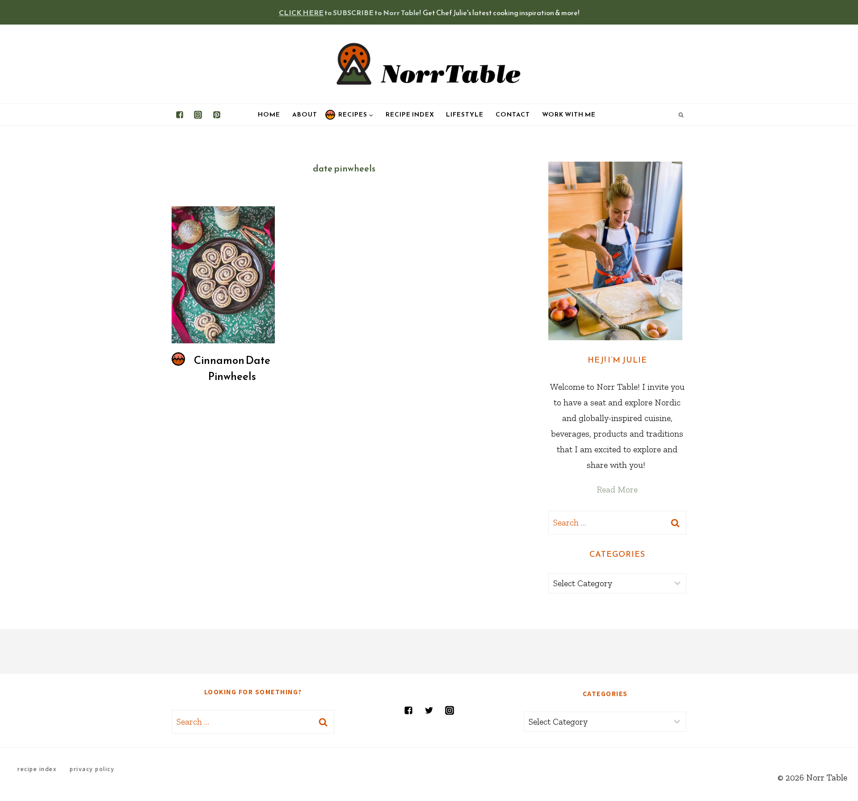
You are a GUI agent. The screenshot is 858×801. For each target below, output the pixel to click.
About (304, 114)
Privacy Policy (92, 768)
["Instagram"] (198, 115)
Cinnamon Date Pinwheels (232, 368)
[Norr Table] (429, 64)
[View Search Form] (681, 114)
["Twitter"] (429, 710)
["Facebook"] (180, 115)
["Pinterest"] (217, 115)
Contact (513, 114)
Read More (617, 489)
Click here (301, 12)
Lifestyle (465, 114)
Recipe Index (410, 114)
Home (269, 114)
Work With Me (569, 114)
